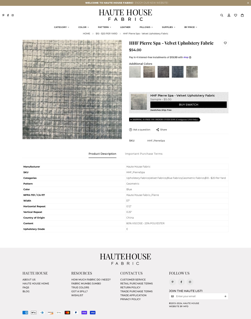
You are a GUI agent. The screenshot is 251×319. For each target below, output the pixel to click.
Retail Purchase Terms (136, 283)
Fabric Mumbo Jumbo (86, 283)
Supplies (167, 27)
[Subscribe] (225, 296)
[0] (242, 15)
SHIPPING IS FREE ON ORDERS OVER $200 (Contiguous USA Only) (165, 119)
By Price (189, 27)
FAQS (26, 287)
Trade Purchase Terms (136, 291)
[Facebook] (8, 15)
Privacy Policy (130, 299)
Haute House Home (36, 283)
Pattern (103, 27)
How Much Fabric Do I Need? (91, 279)
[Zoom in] (115, 46)
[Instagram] (12, 15)
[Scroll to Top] (245, 303)
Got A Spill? (79, 291)
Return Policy (130, 287)
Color (82, 27)
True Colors (80, 287)
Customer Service (133, 279)
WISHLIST (77, 295)
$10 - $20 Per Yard (106, 33)
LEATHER (125, 27)
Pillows (145, 27)
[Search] (222, 15)
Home (86, 33)
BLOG (26, 291)
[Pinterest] (3, 15)
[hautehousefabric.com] (125, 15)
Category (60, 27)
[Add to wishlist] (225, 43)
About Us (29, 279)
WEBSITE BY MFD (178, 306)
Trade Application (133, 295)
